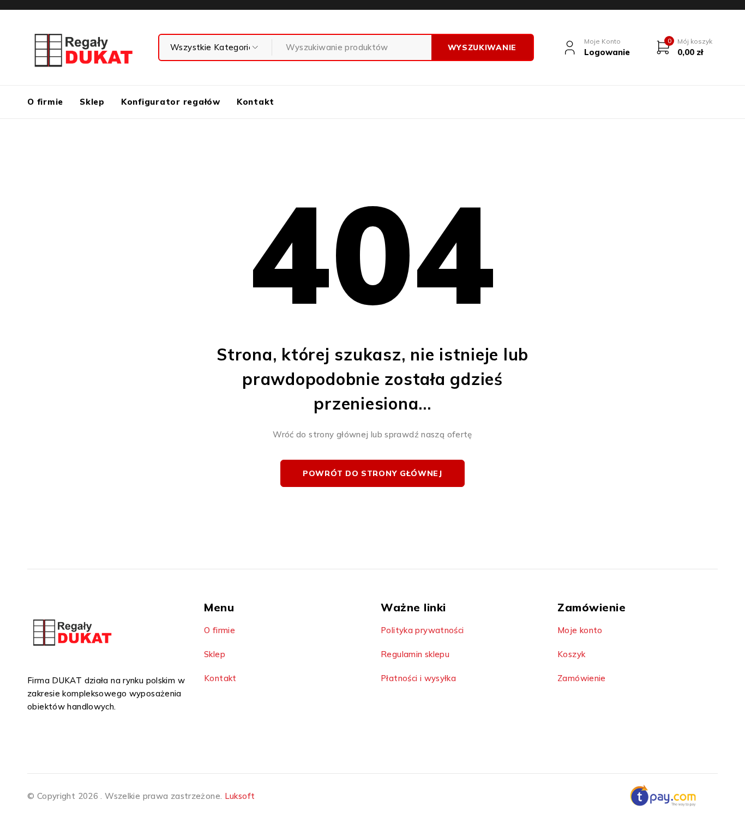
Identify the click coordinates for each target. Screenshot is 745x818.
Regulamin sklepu (415, 654)
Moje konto (580, 630)
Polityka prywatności (422, 630)
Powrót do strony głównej (372, 473)
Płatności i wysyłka (418, 678)
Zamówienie (581, 678)
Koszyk (571, 654)
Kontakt (220, 678)
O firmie (219, 630)
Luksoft (240, 796)
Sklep (214, 654)
